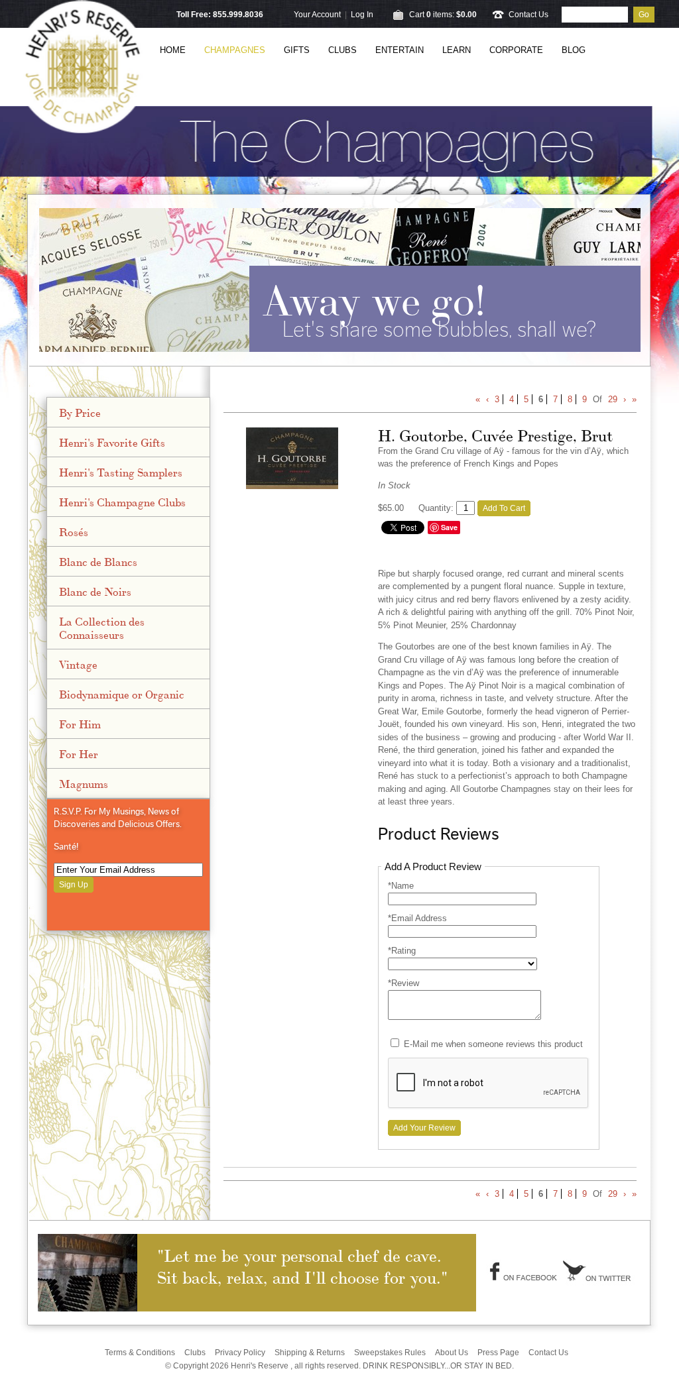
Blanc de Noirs (95, 591)
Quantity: (436, 508)
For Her (78, 753)
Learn (456, 50)
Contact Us (528, 14)
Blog (574, 50)
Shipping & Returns (310, 1352)
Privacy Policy (240, 1352)
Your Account (317, 14)
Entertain (399, 50)
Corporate (516, 50)
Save (449, 527)
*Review (403, 983)
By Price (80, 412)
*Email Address (417, 918)
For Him (80, 723)
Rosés (73, 531)
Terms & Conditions (140, 1352)
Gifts (297, 50)
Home (173, 50)
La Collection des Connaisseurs (102, 627)
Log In (362, 14)
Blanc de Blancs (98, 561)
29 (612, 399)
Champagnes (234, 50)
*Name (401, 886)
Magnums (83, 783)
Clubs (342, 50)
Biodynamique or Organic (121, 693)
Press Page (498, 1352)
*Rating (402, 951)
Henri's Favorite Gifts (112, 442)
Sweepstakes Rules (390, 1352)
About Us (451, 1352)
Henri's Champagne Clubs (122, 501)
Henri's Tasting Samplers (120, 471)
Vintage (78, 664)
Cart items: (443, 14)
